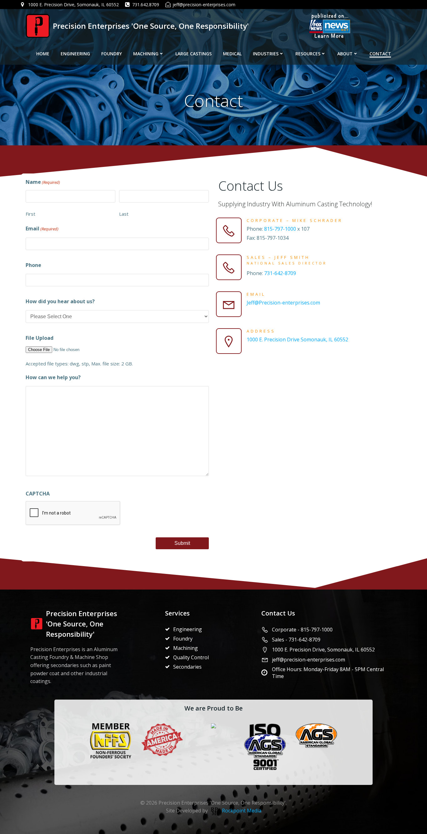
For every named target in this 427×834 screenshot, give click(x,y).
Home (42, 54)
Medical (232, 54)
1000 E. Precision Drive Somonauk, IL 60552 (297, 339)
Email (42, 228)
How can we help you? (53, 377)
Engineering (75, 54)
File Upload (39, 337)
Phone (33, 265)
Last (123, 214)
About (345, 54)
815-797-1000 (280, 228)
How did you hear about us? (60, 301)
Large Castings (193, 54)
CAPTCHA (38, 493)
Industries (266, 54)
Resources (307, 54)
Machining (145, 54)
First (30, 214)
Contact (380, 54)
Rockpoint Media (241, 810)
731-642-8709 (280, 273)
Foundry (111, 54)
